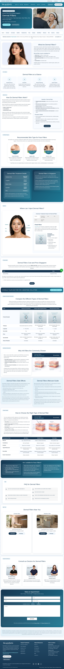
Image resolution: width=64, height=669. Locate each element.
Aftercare (44, 32)
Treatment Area (24, 32)
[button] (18, 489)
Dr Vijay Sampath (13, 36)
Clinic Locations (37, 651)
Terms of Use (47, 667)
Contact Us (36, 655)
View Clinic (56, 648)
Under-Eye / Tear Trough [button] (43, 217)
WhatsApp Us (50, 4)
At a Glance (13, 32)
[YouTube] (38, 664)
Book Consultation (58, 4)
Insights (38, 4)
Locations (43, 4)
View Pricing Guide (15, 24)
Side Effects (39, 32)
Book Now (32, 283)
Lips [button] (48, 216)
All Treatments (36, 648)
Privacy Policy (37, 623)
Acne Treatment (23, 646)
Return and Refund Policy (57, 667)
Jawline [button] (36, 219)
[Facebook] (36, 664)
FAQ (49, 32)
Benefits (18, 32)
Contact (57, 32)
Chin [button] (54, 216)
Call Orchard (12, 533)
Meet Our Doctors (7, 659)
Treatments (26, 4)
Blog (35, 653)
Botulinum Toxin (23, 648)
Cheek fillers (37, 226)
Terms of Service (44, 623)
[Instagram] (33, 664)
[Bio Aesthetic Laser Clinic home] (11, 643)
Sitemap (51, 667)
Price (29, 32)
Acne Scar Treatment (24, 644)
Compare (33, 32)
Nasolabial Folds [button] (42, 220)
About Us (17, 4)
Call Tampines (42, 533)
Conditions (33, 4)
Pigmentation (23, 651)
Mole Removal (23, 653)
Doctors (21, 4)
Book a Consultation (7, 656)
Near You (53, 32)
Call (48, 648)
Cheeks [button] (36, 216)
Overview (7, 32)
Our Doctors (36, 646)
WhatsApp (21, 533)
